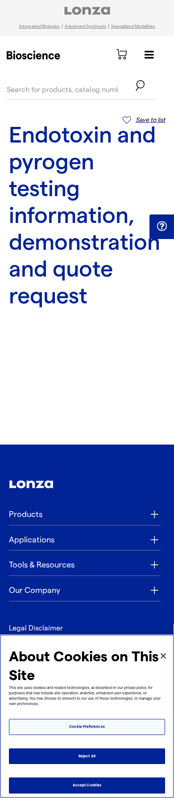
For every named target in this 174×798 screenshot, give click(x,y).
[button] (161, 226)
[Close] (163, 656)
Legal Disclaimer (36, 628)
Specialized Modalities (133, 26)
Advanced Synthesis (85, 26)
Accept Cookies (87, 785)
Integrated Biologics (39, 26)
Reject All (87, 756)
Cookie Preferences (86, 727)
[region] (87, 716)
